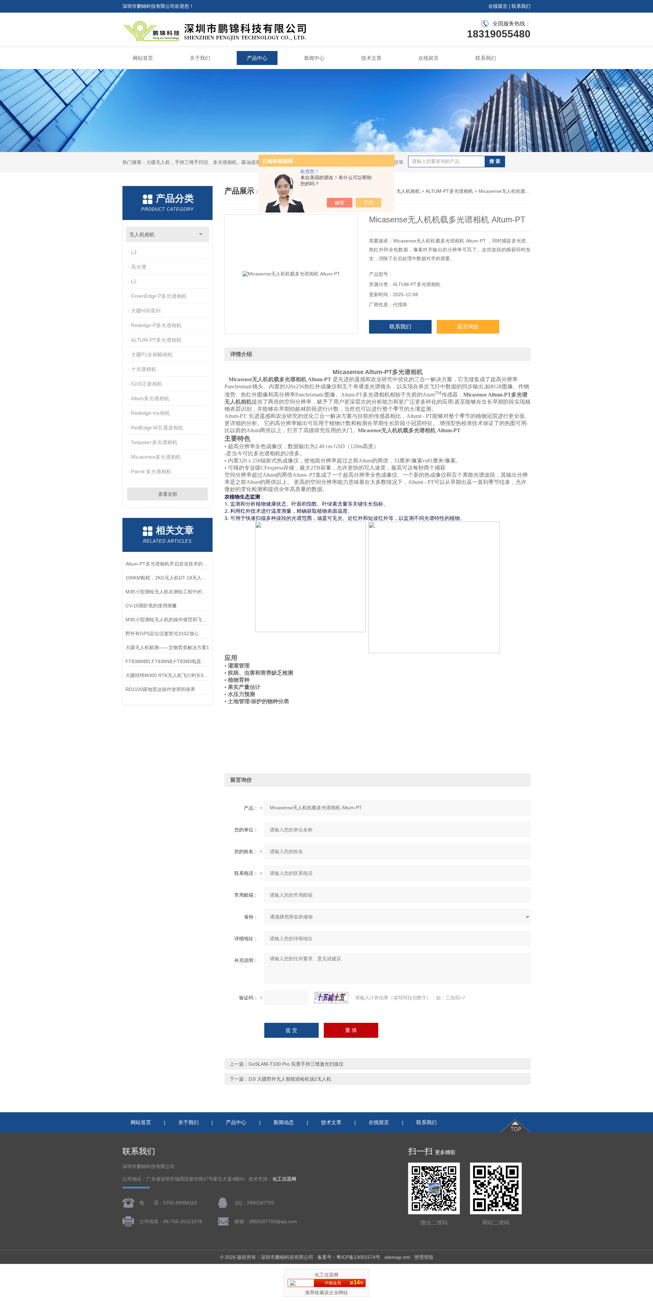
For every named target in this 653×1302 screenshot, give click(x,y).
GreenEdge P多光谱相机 (159, 296)
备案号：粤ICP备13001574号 (348, 1257)
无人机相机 (142, 234)
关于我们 (200, 58)
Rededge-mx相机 (150, 413)
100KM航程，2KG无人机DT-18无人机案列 (167, 577)
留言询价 (468, 326)
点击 (200, 234)
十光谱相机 (143, 369)
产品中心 (257, 58)
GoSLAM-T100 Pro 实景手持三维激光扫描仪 (296, 1064)
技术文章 (371, 58)
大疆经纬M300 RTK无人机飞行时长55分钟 (167, 675)
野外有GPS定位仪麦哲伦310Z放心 (162, 633)
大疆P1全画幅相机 (152, 354)
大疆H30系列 (146, 311)
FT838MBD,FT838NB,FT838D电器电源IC (167, 661)
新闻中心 (314, 58)
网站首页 (143, 58)
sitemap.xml (397, 1257)
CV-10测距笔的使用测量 (151, 605)
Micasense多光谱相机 (156, 457)
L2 (133, 281)
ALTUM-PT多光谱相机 (156, 340)
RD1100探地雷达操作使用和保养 (160, 689)
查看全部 (167, 494)
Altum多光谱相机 (150, 398)
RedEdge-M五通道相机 (157, 427)
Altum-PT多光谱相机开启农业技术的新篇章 (167, 564)
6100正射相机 (146, 384)
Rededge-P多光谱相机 (156, 325)
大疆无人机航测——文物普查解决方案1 (167, 647)
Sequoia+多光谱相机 (154, 442)
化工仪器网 (284, 1179)
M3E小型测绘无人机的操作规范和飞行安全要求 (167, 619)
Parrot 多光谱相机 (151, 471)
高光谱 (138, 267)
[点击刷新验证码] (331, 997)
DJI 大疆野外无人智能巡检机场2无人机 (290, 1079)
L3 (133, 252)
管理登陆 (423, 1257)
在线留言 (497, 6)
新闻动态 (283, 1122)
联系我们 (521, 6)
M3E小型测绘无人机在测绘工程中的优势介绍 (167, 591)
